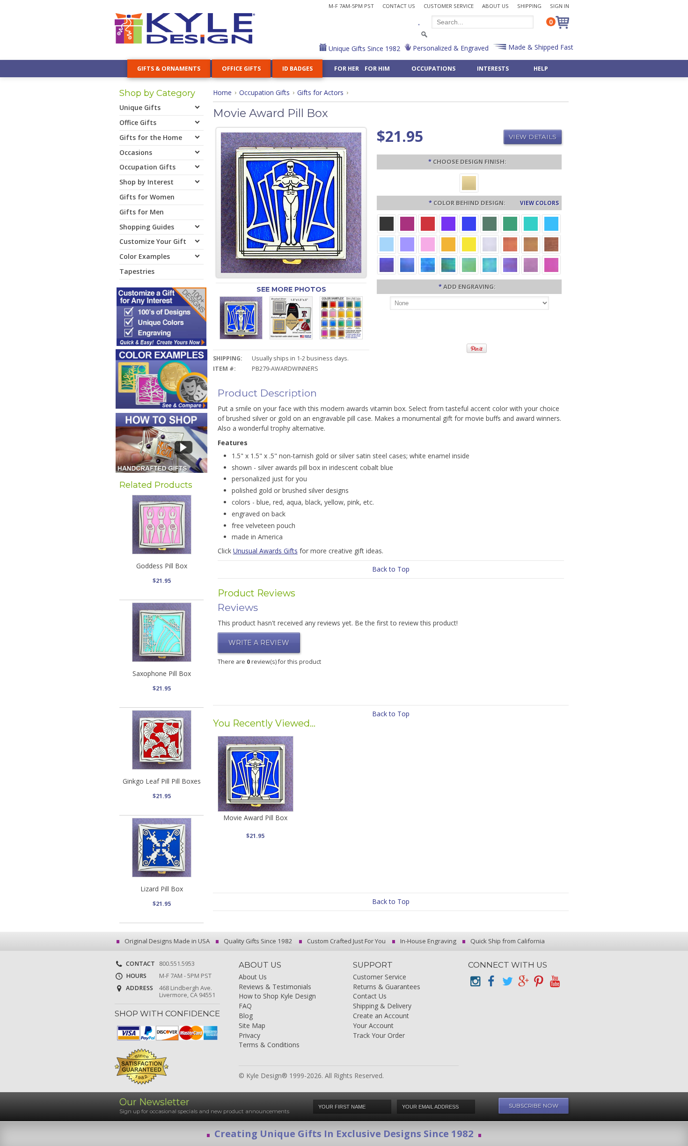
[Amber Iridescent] (530, 243)
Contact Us (398, 5)
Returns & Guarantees (386, 987)
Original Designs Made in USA (166, 941)
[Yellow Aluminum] (469, 243)
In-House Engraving (427, 941)
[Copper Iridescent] (551, 243)
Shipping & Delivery (382, 1006)
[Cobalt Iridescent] (407, 264)
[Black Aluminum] (386, 223)
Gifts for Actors (320, 92)
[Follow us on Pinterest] (539, 981)
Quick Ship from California (507, 941)
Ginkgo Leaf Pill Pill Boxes (162, 781)
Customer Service (449, 5)
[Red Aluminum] (427, 223)
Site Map (252, 1026)
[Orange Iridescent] (510, 243)
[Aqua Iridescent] (489, 264)
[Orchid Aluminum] (407, 243)
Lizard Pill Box (161, 888)
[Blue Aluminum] (469, 223)
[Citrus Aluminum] (448, 243)
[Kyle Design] (185, 28)
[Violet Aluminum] (448, 223)
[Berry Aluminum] (407, 223)
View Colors (539, 202)
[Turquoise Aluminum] (551, 223)
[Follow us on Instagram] (475, 981)
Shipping (529, 5)
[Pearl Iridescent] (489, 243)
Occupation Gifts (264, 92)
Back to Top (391, 569)
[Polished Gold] (469, 182)
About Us (495, 5)
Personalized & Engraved (450, 48)
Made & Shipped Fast (539, 47)
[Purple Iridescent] (510, 264)
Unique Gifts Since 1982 (363, 48)
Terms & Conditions (269, 1045)
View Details (532, 136)
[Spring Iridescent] (469, 264)
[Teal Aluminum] (530, 223)
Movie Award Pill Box (255, 817)
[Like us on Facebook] (491, 981)
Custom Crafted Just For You (346, 941)
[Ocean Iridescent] (427, 264)
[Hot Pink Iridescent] (551, 264)
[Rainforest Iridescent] (448, 264)
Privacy (249, 1036)
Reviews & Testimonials (275, 987)
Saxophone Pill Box (161, 673)
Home (222, 92)
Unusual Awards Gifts (265, 550)
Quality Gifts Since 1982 (257, 941)
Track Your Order (379, 1036)
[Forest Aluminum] (489, 223)
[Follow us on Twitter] (507, 981)
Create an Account (381, 1016)
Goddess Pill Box (161, 565)
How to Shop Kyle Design (277, 996)
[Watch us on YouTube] (555, 981)
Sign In (559, 5)
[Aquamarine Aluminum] (386, 243)
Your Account (373, 1026)
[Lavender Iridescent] (530, 264)
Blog (246, 1016)
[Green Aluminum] (510, 223)
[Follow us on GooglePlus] (523, 981)
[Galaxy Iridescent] (386, 264)
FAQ (245, 1006)
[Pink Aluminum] (427, 243)
